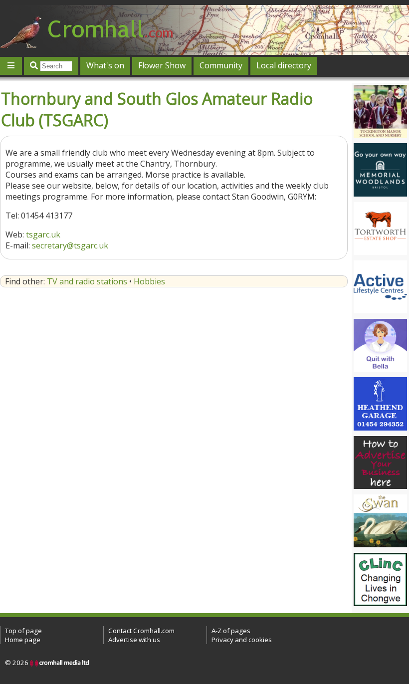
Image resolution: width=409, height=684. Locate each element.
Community (221, 65)
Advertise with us (134, 639)
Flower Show (162, 65)
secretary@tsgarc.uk (70, 245)
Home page (22, 639)
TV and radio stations (87, 281)
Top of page (23, 630)
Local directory (283, 65)
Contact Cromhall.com (141, 630)
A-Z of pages (230, 630)
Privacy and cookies (241, 639)
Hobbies (149, 281)
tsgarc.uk (43, 234)
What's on (105, 65)
